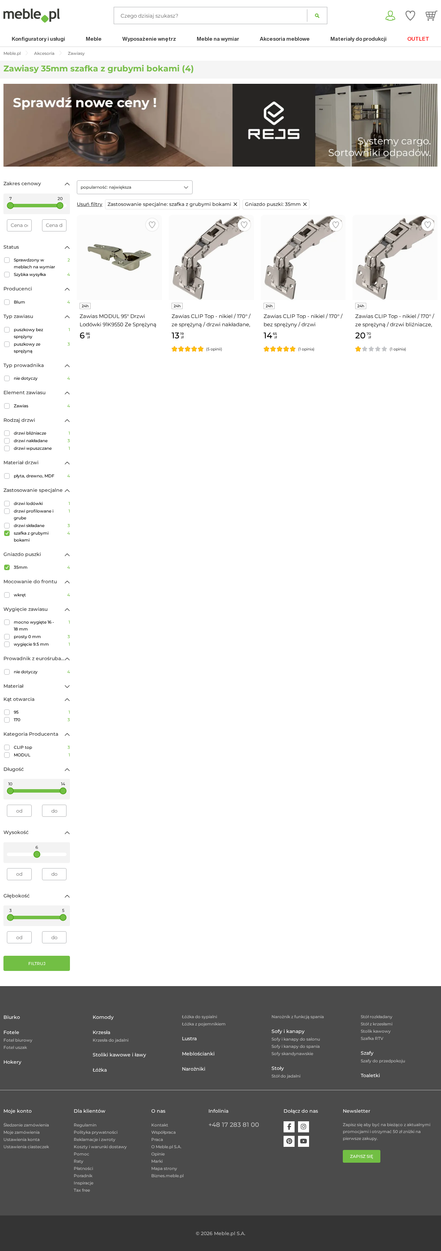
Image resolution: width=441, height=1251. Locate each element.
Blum (42, 302)
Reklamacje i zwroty (94, 1139)
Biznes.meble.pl (167, 1175)
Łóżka (100, 1070)
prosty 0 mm (42, 636)
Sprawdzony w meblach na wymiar (42, 263)
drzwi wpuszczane (42, 448)
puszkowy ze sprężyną (42, 347)
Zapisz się (361, 1156)
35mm (42, 567)
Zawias (42, 405)
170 (42, 719)
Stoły (277, 1068)
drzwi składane (42, 525)
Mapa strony (164, 1168)
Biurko (11, 1017)
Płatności (83, 1168)
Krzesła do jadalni (111, 1040)
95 (42, 712)
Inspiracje (83, 1182)
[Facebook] (289, 1126)
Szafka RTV (372, 1038)
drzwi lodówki (42, 503)
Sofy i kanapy (288, 1031)
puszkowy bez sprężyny (42, 333)
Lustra (189, 1038)
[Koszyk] (431, 15)
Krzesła (101, 1032)
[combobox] (135, 187)
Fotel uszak (15, 1047)
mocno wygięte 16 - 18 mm (42, 625)
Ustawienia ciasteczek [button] (26, 1146)
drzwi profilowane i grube (42, 514)
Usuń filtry (89, 204)
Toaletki (370, 1075)
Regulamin (85, 1125)
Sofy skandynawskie (292, 1053)
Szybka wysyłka (42, 274)
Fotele (11, 1032)
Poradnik (83, 1175)
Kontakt (159, 1125)
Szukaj (317, 15)
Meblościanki (198, 1054)
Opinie (158, 1153)
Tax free (82, 1190)
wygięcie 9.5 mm (42, 644)
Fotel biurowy (17, 1040)
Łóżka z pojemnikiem (204, 1023)
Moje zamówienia (21, 1132)
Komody (103, 1017)
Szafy (367, 1053)
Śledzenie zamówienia (26, 1125)
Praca (157, 1139)
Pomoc (81, 1153)
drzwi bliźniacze (42, 433)
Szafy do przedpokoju (383, 1060)
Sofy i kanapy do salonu (295, 1039)
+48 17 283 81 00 (233, 1124)
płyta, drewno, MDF (42, 475)
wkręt (42, 594)
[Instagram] (303, 1126)
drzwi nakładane (42, 440)
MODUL (42, 754)
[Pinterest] (289, 1141)
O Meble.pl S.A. (166, 1146)
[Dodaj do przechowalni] (152, 224)
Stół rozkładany (376, 1016)
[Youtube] (303, 1141)
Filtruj (36, 963)
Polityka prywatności (95, 1132)
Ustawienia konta (21, 1139)
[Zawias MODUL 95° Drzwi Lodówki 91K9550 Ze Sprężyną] (119, 257)
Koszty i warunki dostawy (100, 1146)
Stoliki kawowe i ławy (119, 1055)
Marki (157, 1161)
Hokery (12, 1062)
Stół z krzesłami (376, 1023)
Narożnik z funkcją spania (297, 1016)
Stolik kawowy (376, 1031)
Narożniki (193, 1069)
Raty (78, 1161)
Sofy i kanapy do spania (295, 1046)
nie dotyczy (42, 378)
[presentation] (14, 125)
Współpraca (163, 1132)
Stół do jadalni (285, 1076)
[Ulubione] (410, 15)
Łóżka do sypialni (199, 1016)
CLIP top (42, 747)
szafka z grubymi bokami (42, 536)
